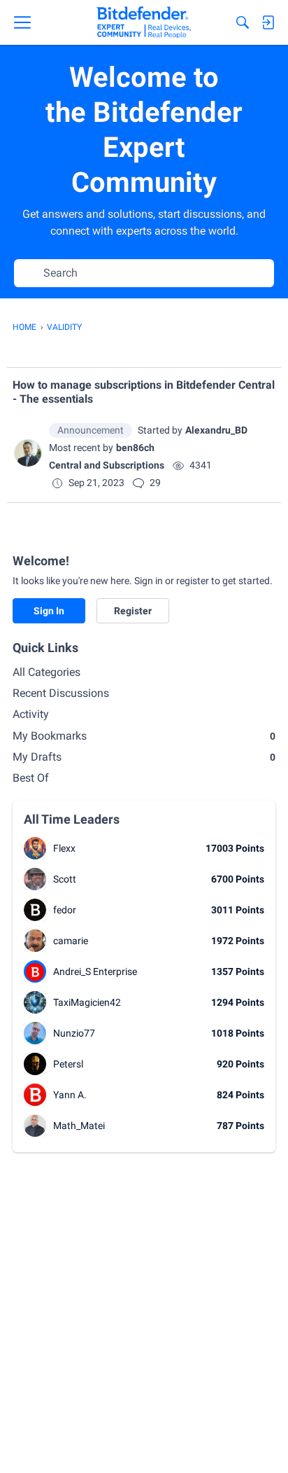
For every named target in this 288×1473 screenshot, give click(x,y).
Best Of (31, 777)
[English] (143, 22)
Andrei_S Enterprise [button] (95, 971)
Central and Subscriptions (106, 465)
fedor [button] (64, 909)
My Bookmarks (144, 735)
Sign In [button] (49, 610)
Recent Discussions (61, 693)
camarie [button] (70, 940)
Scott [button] (64, 879)
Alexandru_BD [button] (216, 430)
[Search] (242, 22)
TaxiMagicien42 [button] (87, 1002)
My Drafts (144, 756)
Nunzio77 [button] (74, 1033)
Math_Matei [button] (79, 1125)
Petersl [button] (68, 1064)
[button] (28, 453)
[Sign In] (267, 22)
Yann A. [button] (70, 1094)
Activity (31, 714)
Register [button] (133, 610)
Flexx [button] (64, 848)
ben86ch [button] (135, 447)
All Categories (46, 672)
